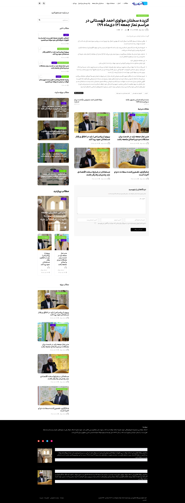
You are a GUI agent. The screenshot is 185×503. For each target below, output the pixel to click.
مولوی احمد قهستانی (136, 93)
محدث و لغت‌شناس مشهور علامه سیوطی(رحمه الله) (137, 102)
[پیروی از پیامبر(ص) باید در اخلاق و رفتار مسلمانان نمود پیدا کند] (92, 122)
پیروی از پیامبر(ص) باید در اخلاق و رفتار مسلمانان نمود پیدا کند (93, 138)
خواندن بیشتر (117, 460)
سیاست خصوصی (54, 498)
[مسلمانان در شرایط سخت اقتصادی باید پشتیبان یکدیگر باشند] (92, 158)
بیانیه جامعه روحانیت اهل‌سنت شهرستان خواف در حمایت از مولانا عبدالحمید (54, 81)
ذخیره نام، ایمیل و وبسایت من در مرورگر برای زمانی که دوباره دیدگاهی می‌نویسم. (122, 223)
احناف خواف (142, 30)
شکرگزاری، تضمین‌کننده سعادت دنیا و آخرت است (131, 173)
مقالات (126, 3)
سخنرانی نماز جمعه (98, 3)
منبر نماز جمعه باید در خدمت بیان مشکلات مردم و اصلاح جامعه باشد (133, 138)
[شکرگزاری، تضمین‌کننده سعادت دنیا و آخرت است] (131, 158)
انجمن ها (47, 498)
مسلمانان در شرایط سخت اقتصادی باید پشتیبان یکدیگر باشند (93, 173)
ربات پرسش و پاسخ (84, 3)
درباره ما (62, 498)
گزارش (132, 115)
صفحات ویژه (111, 3)
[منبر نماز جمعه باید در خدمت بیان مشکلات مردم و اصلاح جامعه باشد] (131, 122)
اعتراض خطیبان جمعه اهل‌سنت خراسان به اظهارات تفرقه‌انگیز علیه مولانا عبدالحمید (53, 39)
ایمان (146, 93)
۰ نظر (126, 30)
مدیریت (41, 498)
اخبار (119, 3)
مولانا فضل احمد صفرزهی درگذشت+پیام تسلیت (88, 102)
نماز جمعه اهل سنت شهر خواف (122, 93)
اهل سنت (65, 76)
